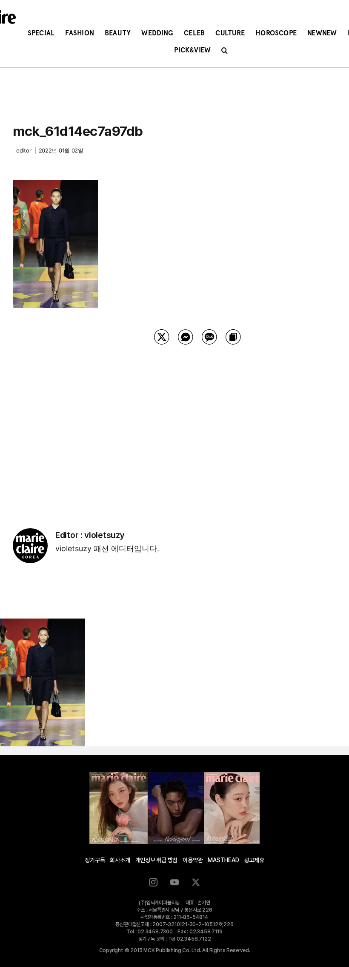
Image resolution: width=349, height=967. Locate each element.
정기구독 (95, 860)
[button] (224, 50)
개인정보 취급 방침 (156, 860)
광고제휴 (254, 860)
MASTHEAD (223, 860)
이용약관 (193, 860)
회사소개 (120, 860)
